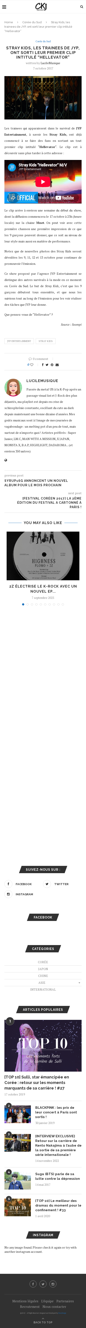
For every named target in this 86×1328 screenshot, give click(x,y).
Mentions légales (25, 1301)
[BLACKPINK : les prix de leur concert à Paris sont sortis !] (17, 1114)
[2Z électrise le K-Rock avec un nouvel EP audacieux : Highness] (43, 556)
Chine (43, 976)
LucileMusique (50, 63)
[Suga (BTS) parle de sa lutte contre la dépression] (17, 1181)
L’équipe (47, 1301)
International (43, 989)
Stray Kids (46, 341)
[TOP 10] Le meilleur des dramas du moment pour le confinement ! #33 (58, 1205)
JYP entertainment (19, 341)
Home (8, 22)
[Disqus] (43, 668)
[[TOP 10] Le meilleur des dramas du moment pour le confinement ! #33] (17, 1207)
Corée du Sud (32, 22)
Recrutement (30, 1306)
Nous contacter (54, 1306)
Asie (41, 982)
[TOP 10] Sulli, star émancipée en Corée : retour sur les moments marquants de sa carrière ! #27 (36, 1082)
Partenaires (65, 1301)
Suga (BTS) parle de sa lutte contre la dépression (57, 1176)
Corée (43, 962)
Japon (43, 969)
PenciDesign (62, 1313)
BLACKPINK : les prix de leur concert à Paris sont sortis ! (56, 1112)
